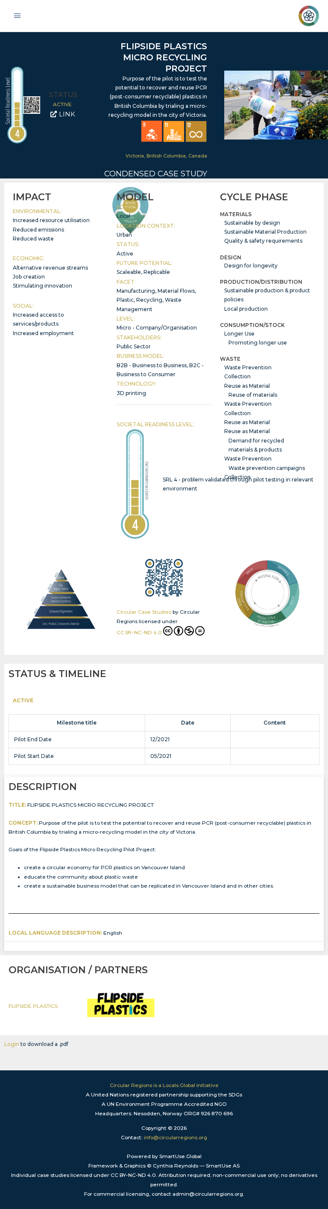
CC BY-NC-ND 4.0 (139, 633)
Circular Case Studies (144, 612)
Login (11, 1044)
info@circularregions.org (175, 1138)
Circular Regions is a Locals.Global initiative (164, 1085)
